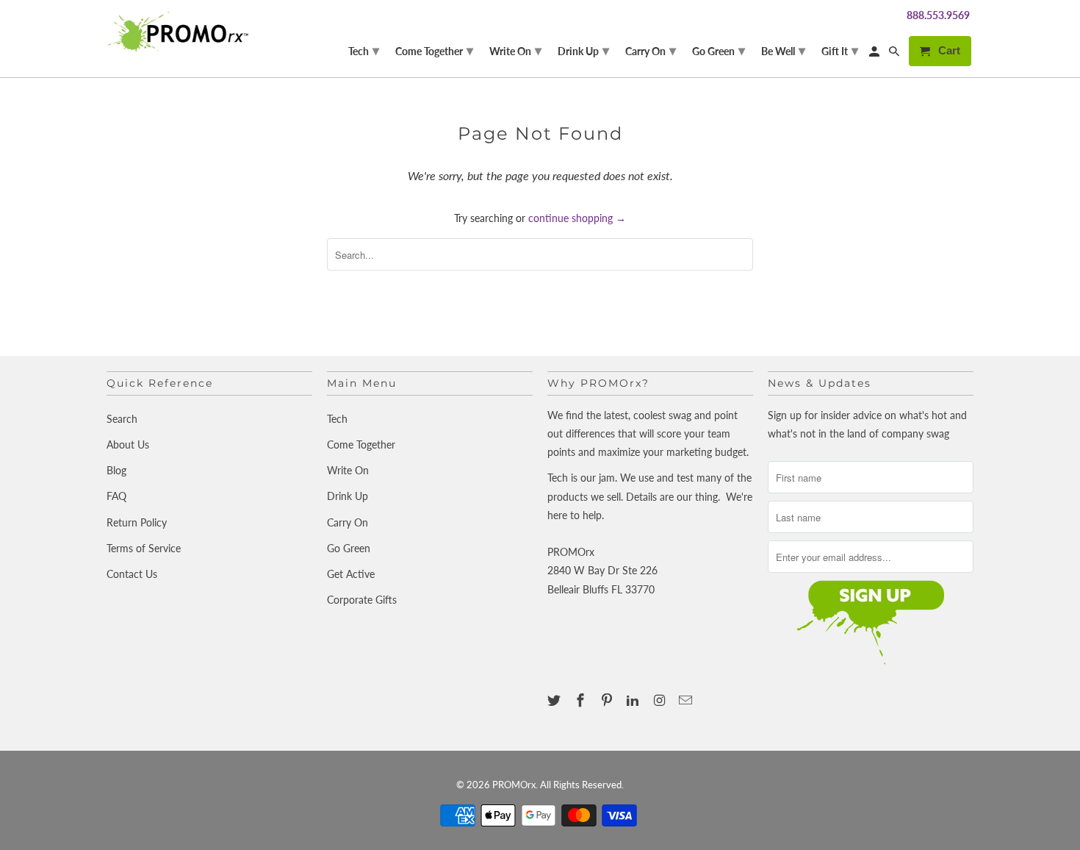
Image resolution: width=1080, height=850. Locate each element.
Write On (348, 470)
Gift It (839, 50)
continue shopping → (577, 218)
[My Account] (875, 54)
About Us (128, 444)
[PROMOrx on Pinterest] (608, 700)
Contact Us (132, 574)
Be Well (783, 50)
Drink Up (347, 496)
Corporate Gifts (362, 599)
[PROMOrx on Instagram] (660, 700)
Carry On (347, 522)
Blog (116, 470)
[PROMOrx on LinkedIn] (634, 700)
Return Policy (137, 522)
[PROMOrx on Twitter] (555, 700)
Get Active (351, 574)
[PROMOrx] (182, 31)
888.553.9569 (938, 15)
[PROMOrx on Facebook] (582, 700)
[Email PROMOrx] (687, 700)
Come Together (361, 444)
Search (122, 419)
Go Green (348, 548)
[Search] (895, 54)
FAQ (116, 496)
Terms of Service (144, 548)
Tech (337, 419)
